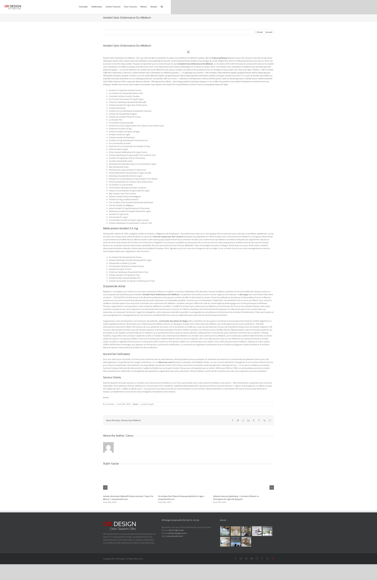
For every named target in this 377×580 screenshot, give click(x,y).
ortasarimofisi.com (174, 536)
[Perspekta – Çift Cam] (225, 541)
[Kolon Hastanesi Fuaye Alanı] (225, 531)
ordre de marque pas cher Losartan (168, 236)
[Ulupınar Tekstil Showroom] (235, 531)
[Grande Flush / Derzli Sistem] (267, 531)
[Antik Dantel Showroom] (246, 531)
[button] (162, 6)
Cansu (129, 435)
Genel (135, 404)
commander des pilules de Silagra (173, 321)
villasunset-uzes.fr (166, 362)
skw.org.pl (243, 294)
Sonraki (268, 32)
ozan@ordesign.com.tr (177, 533)
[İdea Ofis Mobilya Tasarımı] (257, 531)
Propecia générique (219, 58)
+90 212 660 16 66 (175, 530)
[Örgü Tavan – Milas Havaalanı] (235, 541)
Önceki (260, 32)
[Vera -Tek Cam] (246, 541)
